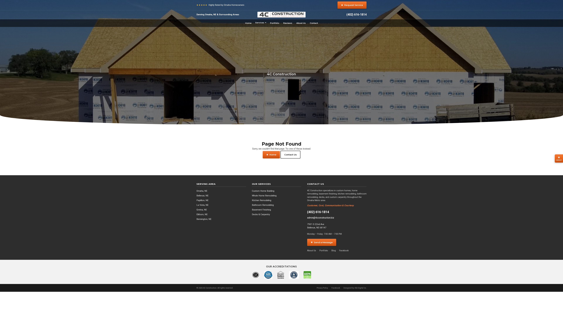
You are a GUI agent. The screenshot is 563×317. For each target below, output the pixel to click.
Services (259, 22)
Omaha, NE (201, 191)
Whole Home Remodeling (264, 195)
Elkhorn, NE (202, 214)
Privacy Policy (322, 288)
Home (248, 23)
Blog (333, 250)
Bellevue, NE (202, 195)
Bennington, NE (203, 219)
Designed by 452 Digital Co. (355, 288)
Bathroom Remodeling (263, 205)
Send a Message (322, 242)
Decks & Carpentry (261, 214)
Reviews (287, 23)
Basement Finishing (261, 209)
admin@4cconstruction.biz (320, 217)
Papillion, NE (202, 200)
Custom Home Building (263, 191)
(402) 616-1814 (318, 212)
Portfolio (274, 23)
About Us (301, 23)
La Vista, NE (202, 205)
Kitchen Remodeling (261, 200)
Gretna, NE (201, 209)
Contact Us (290, 154)
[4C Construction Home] (281, 14)
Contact (314, 23)
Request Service (352, 5)
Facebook (344, 250)
